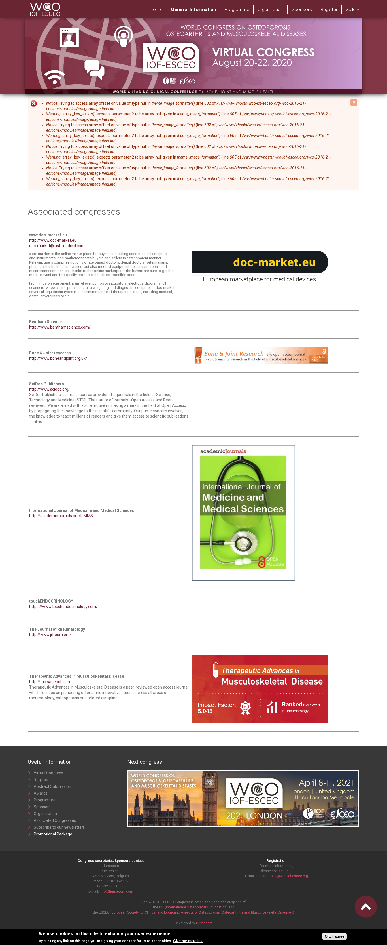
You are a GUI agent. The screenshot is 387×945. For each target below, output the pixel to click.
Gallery (352, 9)
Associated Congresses (55, 820)
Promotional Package (53, 834)
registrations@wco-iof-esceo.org (282, 876)
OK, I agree (334, 936)
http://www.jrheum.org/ (50, 634)
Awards (41, 793)
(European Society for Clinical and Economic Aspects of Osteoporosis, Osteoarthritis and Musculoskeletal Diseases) (202, 912)
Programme (236, 9)
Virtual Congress (48, 773)
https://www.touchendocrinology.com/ (63, 606)
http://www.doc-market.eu (52, 240)
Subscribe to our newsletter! (59, 827)
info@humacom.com (116, 891)
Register (328, 9)
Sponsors (302, 9)
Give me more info (188, 941)
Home (156, 9)
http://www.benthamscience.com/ (60, 327)
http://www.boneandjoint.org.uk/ (58, 358)
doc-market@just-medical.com (57, 245)
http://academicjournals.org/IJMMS (61, 515)
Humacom (204, 923)
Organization (270, 9)
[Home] (61, 3)
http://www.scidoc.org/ (49, 389)
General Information (193, 9)
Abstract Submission (52, 786)
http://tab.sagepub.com (50, 681)
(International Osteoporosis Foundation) (196, 907)
